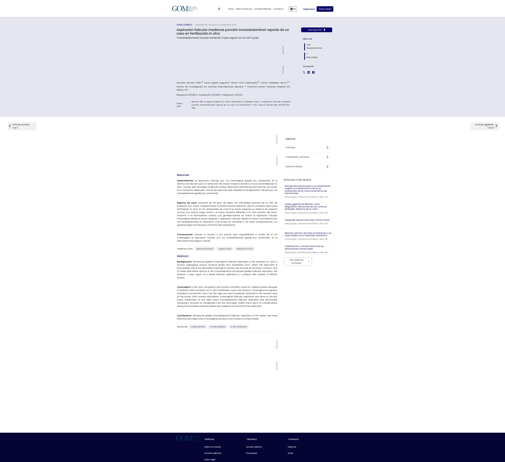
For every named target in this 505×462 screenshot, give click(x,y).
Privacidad (251, 453)
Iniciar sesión (325, 9)
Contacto (278, 8)
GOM (290, 453)
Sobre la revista (294, 166)
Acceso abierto (254, 446)
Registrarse (308, 9)
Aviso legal (209, 459)
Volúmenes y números (297, 156)
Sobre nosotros (244, 8)
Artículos (290, 147)
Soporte (292, 446)
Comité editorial (262, 8)
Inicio (231, 8)
